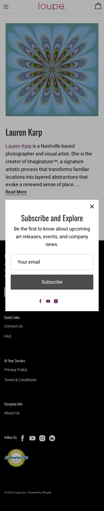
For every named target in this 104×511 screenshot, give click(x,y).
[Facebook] (40, 301)
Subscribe (52, 282)
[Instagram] (56, 301)
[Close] (92, 206)
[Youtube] (48, 301)
